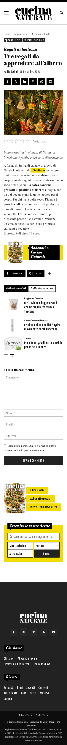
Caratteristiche (17, 545)
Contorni (43, 687)
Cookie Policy (42, 714)
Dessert (8, 698)
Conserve (44, 693)
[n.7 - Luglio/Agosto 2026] (15, 252)
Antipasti (8, 687)
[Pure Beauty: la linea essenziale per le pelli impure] (13, 343)
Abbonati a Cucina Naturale (40, 252)
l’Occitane (38, 170)
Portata (40, 545)
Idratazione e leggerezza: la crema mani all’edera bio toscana (41, 307)
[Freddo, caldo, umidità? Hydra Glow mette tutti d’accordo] (13, 325)
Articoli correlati (16, 288)
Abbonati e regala (27, 658)
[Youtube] (53, 632)
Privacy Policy (25, 714)
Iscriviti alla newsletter (16, 664)
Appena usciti (21, 34)
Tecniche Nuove (42, 664)
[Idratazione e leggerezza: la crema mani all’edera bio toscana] (13, 303)
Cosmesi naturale (41, 34)
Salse (33, 693)
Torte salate (10, 693)
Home (7, 34)
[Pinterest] (33, 632)
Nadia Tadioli (11, 71)
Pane (23, 693)
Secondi (30, 687)
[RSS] (43, 632)
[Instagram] (23, 632)
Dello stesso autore (42, 288)
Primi (20, 687)
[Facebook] (13, 632)
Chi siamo (9, 658)
